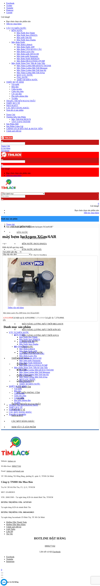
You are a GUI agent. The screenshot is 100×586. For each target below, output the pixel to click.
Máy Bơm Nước (18, 42)
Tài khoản (5, 151)
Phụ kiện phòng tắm (19, 96)
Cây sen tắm (16, 94)
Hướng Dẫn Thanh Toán (16, 522)
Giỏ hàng (5, 148)
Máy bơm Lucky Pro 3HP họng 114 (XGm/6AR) (21, 313)
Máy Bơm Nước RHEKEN (28, 59)
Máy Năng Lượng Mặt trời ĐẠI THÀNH (34, 66)
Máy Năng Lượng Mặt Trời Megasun (32, 68)
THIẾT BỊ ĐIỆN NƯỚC (27, 80)
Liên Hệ (9, 531)
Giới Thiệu (10, 529)
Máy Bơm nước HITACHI (28, 54)
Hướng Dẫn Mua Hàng (16, 524)
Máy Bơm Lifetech (24, 44)
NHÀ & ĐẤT (12, 105)
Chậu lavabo (16, 89)
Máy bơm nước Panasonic (27, 56)
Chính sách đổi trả (13, 131)
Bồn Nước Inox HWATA (27, 35)
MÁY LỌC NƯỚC (25, 75)
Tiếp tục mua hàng (13, 24)
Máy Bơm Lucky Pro (25, 51)
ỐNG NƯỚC (22, 77)
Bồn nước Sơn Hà (24, 37)
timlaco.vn (15, 471)
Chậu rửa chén (17, 91)
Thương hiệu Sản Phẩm (16, 117)
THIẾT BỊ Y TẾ (13, 103)
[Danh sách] (5, 243)
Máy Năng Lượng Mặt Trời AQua (31, 73)
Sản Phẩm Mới (12, 124)
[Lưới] (3, 243)
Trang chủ (10, 224)
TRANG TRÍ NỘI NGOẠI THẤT (21, 101)
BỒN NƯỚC (17, 30)
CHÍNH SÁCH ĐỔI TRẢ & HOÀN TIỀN (24, 129)
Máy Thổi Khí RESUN (21, 119)
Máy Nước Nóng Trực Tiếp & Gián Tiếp (28, 63)
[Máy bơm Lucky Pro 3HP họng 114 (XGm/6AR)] (32, 305)
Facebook (56, 552)
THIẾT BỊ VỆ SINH (15, 82)
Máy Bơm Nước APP (26, 47)
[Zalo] (4, 582)
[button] (1, 166)
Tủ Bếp (14, 98)
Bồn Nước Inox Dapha (26, 40)
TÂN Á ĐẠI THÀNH (20, 122)
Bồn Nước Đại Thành (26, 33)
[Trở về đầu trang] (2, 572)
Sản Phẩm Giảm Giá (14, 126)
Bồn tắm (14, 87)
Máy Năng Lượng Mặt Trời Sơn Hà (31, 70)
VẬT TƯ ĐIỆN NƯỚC (16, 28)
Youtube (9, 559)
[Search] (2, 199)
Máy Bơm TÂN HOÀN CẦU (29, 49)
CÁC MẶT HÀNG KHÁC (17, 108)
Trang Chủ (10, 114)
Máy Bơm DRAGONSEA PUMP (31, 61)
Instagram (10, 561)
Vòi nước (15, 84)
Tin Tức (9, 534)
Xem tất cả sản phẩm (14, 110)
